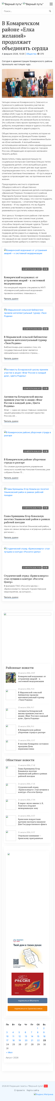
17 (7, 1040)
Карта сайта (33, 1090)
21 (32, 1040)
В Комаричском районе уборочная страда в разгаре (25, 461)
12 (20, 1036)
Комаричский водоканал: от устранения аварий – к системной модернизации (24, 280)
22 (38, 1040)
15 (38, 1036)
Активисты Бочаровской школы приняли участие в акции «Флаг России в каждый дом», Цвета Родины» (23, 401)
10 (7, 1036)
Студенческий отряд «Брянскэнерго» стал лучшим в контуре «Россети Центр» (26, 579)
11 (13, 1036)
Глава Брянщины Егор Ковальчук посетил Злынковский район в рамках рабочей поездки (27, 519)
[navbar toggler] (51, 4)
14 (32, 1036)
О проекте (19, 1090)
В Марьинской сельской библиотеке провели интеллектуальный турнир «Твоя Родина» (25, 340)
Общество (31, 54)
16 (44, 1036)
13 (26, 1036)
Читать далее (11, 298)
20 (26, 1040)
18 (13, 1040)
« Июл (9, 1052)
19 (20, 1040)
